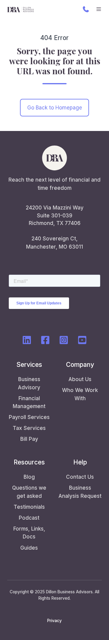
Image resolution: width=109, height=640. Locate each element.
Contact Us (80, 477)
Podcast (29, 518)
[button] (99, 9)
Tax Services (29, 428)
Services (29, 364)
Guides (29, 548)
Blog (29, 477)
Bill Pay (29, 439)
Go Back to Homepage (54, 108)
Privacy (54, 620)
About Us (79, 379)
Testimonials (29, 507)
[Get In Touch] (86, 9)
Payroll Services (29, 417)
